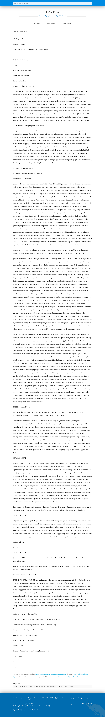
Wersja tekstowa (51, 23)
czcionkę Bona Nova (34, 710)
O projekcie (16, 710)
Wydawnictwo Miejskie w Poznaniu (68, 677)
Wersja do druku (67, 23)
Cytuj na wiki (16, 684)
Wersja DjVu (37, 23)
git (72, 704)
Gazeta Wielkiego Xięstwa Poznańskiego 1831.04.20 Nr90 (50, 674)
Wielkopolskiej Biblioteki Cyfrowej (46, 698)
